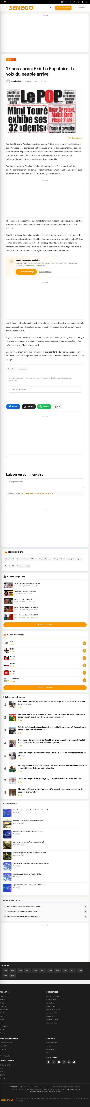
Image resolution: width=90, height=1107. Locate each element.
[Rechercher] (51, 7)
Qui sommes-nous (52, 1043)
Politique (3, 996)
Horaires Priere (51, 1006)
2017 (72, 970)
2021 (42, 970)
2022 (35, 970)
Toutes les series (45, 625)
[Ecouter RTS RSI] (84, 673)
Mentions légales (42, 1092)
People (2, 1013)
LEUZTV (2, 1053)
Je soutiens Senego (26, 272)
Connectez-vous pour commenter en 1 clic (39, 493)
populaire (22, 369)
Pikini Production (5, 1056)
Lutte (1, 1023)
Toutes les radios (45, 688)
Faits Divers (4, 1026)
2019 (57, 970)
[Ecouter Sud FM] (84, 658)
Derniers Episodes (6, 1043)
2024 (20, 970)
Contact (48, 1046)
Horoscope (50, 1016)
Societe (2, 1000)
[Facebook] (74, 2)
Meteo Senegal (51, 1000)
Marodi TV (3, 1046)
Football (2, 1020)
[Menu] (4, 7)
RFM (1, 1068)
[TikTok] (86, 2)
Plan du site (33, 1092)
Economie (3, 1006)
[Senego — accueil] (21, 7)
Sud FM (2, 1075)
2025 (12, 970)
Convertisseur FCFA (52, 996)
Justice (2, 1003)
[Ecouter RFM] (84, 643)
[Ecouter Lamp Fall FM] (84, 680)
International (4, 1010)
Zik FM (2, 1072)
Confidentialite (51, 1049)
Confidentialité (55, 1092)
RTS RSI (2, 1078)
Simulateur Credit (52, 1020)
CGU (47, 1053)
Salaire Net (50, 1003)
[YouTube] (82, 2)
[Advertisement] (45, 34)
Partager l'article (45, 272)
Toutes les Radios (5, 1065)
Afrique (2, 1033)
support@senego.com (73, 1089)
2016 (80, 970)
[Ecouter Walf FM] (84, 665)
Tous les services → (52, 1023)
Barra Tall (11, 369)
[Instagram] (64, 1062)
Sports (2, 1016)
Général (11, 59)
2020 (50, 970)
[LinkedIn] (69, 1062)
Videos (2, 1029)
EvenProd (3, 1049)
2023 (27, 970)
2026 (5, 970)
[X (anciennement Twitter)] (78, 2)
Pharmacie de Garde (53, 1010)
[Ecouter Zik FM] (84, 651)
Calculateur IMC (51, 1013)
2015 (5, 975)
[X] (54, 1062)
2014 (12, 975)
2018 (65, 970)
